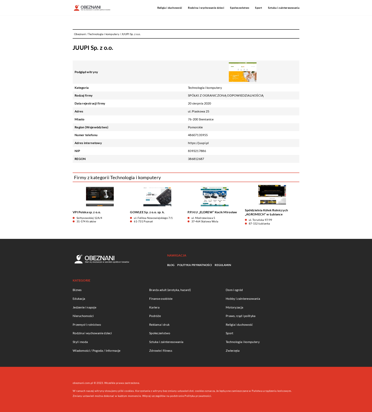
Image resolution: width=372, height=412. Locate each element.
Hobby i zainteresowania (243, 298)
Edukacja (79, 298)
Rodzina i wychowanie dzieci (206, 7)
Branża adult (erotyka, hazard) (170, 290)
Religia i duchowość (169, 7)
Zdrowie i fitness (160, 350)
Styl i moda (80, 342)
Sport (258, 7)
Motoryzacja (234, 307)
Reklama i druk (159, 324)
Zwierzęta (233, 350)
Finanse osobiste (161, 298)
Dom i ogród (234, 290)
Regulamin (223, 265)
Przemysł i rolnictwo (87, 324)
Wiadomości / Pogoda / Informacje (97, 350)
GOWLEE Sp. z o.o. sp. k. (147, 212)
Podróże (155, 316)
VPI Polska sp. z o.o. (87, 212)
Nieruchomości (83, 316)
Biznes (77, 290)
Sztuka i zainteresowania (283, 7)
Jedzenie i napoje (84, 307)
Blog (170, 265)
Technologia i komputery (205, 87)
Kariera (154, 307)
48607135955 (198, 135)
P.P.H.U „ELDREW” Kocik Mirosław (212, 212)
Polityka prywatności (194, 265)
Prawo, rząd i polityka (241, 316)
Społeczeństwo (239, 7)
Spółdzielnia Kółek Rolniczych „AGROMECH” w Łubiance (266, 212)
